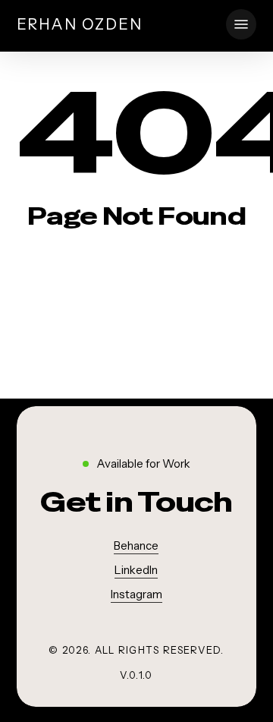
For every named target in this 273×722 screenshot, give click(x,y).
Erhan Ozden (80, 24)
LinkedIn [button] (136, 570)
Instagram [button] (136, 594)
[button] (241, 24)
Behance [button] (136, 545)
